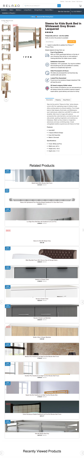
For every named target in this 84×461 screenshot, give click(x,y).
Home (3, 21)
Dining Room (38, 10)
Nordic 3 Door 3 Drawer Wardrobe (42, 337)
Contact (73, 1)
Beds (11, 10)
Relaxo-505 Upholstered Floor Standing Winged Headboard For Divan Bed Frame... (42, 202)
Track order (68, 1)
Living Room (28, 10)
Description (49, 100)
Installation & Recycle (8, 13)
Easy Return (66, 100)
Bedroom (4, 10)
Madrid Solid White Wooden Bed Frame (42, 183)
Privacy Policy (49, 47)
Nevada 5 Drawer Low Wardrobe (42, 318)
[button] (49, 32)
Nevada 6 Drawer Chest (42, 298)
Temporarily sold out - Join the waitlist (57, 36)
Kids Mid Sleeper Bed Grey (42, 433)
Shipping (58, 100)
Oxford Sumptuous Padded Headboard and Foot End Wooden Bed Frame (42, 414)
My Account (79, 1)
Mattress (18, 10)
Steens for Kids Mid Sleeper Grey (42, 241)
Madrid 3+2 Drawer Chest (42, 279)
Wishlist (62, 1)
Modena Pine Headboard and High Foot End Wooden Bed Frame (42, 356)
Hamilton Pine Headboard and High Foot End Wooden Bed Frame (42, 376)
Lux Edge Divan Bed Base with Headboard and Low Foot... (42, 221)
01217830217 (77, 11)
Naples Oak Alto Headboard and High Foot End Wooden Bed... (42, 395)
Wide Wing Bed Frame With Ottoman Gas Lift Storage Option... (42, 260)
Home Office (49, 10)
